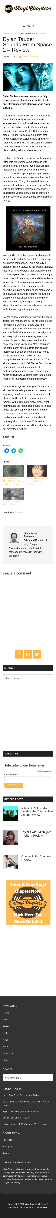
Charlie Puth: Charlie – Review (16, 1118)
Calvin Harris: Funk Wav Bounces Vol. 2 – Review (25, 1124)
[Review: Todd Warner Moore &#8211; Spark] (13, 494)
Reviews (7, 1026)
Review (18, 512)
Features (7, 1033)
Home (5, 34)
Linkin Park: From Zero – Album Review (21, 1095)
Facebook (7, 1140)
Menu (30, 25)
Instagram (8, 1146)
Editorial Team (41, 1207)
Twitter (6, 1153)
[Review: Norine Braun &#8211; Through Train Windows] (37, 471)
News (5, 1040)
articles (10, 34)
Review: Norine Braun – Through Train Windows (37, 481)
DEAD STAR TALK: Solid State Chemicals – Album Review (37, 811)
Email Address (12, 774)
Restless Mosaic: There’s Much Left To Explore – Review (13, 481)
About (6, 1019)
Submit (6, 1046)
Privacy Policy (26, 1207)
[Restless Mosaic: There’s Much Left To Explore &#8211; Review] (13, 471)
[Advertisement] (28, 716)
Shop (5, 1060)
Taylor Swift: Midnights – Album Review (21, 1111)
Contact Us (8, 1053)
